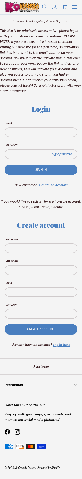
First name (12, 239)
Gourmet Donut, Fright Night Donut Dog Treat (41, 21)
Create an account (53, 185)
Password (11, 145)
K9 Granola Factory (25, 467)
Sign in (41, 169)
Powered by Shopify (48, 467)
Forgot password (61, 154)
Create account (41, 329)
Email (8, 123)
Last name (11, 261)
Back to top (41, 366)
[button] (65, 7)
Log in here (61, 344)
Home (8, 21)
